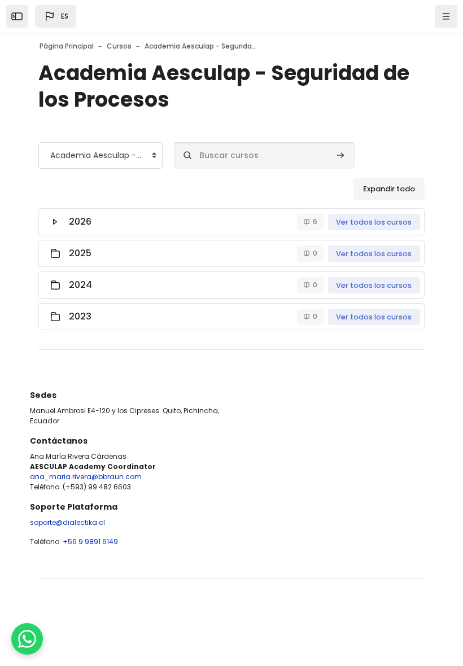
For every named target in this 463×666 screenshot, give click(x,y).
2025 (80, 253)
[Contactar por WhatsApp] (27, 639)
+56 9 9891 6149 (90, 541)
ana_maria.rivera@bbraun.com (86, 476)
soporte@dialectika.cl (67, 522)
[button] (55, 16)
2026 (80, 221)
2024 (80, 284)
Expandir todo (389, 188)
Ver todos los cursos (374, 222)
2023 (80, 316)
